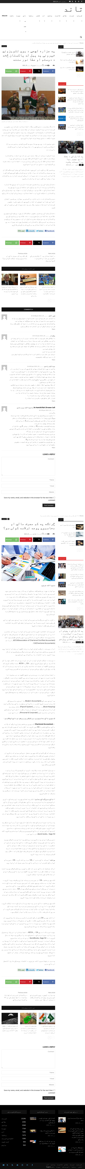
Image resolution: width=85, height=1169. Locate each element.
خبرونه (76, 43)
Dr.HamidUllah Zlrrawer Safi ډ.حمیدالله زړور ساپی (36, 407)
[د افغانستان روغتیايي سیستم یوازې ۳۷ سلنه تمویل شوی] (62, 118)
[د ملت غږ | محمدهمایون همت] (62, 1119)
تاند (77, 165)
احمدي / (33, 65)
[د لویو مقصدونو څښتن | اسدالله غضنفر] (79, 54)
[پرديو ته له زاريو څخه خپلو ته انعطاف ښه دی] (33, 1141)
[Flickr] (27, 1165)
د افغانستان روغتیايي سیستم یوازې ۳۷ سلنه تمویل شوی (76, 118)
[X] (72, 1)
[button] (80, 37)
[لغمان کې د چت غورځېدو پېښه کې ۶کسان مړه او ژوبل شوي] (33, 1118)
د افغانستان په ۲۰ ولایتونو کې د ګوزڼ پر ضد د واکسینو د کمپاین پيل (42, 258)
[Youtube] (70, 1)
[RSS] (12, 1165)
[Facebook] (81, 1)
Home (81, 43)
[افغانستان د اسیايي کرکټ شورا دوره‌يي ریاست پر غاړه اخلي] (62, 126)
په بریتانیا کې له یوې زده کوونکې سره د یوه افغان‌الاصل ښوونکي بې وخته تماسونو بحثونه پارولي (28, 291)
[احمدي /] (43, 65)
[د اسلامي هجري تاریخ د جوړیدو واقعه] (33, 1131)
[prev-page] (53, 300)
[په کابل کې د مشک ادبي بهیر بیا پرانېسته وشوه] (70, 147)
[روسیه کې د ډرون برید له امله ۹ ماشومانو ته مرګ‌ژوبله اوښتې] (62, 91)
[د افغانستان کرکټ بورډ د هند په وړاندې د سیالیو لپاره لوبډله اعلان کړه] (47, 279)
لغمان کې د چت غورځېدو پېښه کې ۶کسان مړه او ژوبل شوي (47, 1120)
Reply (53, 329)
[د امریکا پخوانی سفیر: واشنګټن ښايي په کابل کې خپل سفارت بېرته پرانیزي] (10, 279)
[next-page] (49, 300)
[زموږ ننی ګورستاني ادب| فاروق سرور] (79, 61)
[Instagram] (78, 1)
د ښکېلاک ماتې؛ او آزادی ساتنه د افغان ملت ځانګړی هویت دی (75, 1150)
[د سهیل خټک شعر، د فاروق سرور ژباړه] (79, 69)
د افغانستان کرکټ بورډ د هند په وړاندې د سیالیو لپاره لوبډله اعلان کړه (75, 110)
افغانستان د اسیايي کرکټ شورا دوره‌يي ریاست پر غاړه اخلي (75, 127)
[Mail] (17, 1165)
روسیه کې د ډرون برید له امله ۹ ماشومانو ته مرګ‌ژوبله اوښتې (75, 91)
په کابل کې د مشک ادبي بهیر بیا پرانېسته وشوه (73, 159)
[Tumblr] (75, 1)
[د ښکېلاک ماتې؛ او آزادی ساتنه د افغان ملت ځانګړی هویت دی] (62, 1149)
